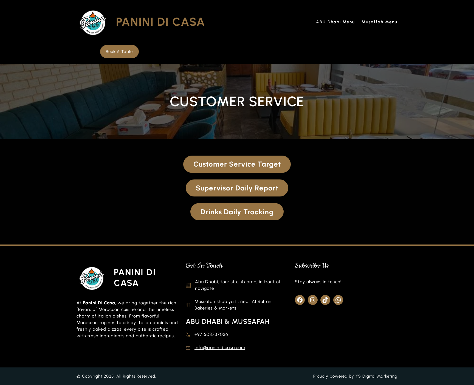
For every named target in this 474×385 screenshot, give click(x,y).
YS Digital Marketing (376, 376)
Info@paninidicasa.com (219, 347)
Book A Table (119, 51)
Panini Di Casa (160, 22)
